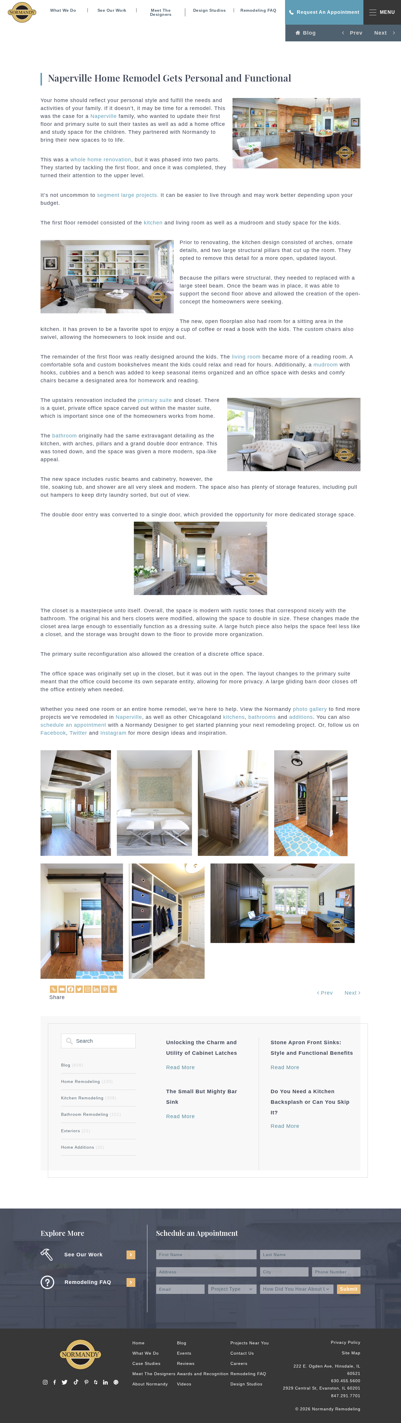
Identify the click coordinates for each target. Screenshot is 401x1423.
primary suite (155, 400)
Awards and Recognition (203, 1373)
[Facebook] (70, 989)
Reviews (186, 1363)
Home (138, 1343)
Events (184, 1353)
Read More (180, 1067)
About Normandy (150, 1384)
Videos (184, 1384)
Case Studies (146, 1363)
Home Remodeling (87, 1081)
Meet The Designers (161, 12)
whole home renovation (100, 160)
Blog (309, 33)
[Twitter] (79, 989)
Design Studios (209, 10)
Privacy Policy (345, 1342)
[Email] (62, 989)
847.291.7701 (345, 1395)
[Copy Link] (53, 989)
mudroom (326, 365)
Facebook (53, 733)
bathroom (64, 436)
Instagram (113, 733)
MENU (387, 12)
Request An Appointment (328, 12)
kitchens (234, 717)
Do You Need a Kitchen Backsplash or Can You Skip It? (310, 1102)
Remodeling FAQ (258, 10)
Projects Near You (249, 1343)
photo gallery (310, 709)
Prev (326, 993)
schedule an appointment (73, 725)
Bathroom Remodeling (91, 1114)
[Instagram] (87, 989)
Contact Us (242, 1353)
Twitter (78, 733)
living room (246, 357)
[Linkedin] (96, 989)
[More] (113, 989)
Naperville (103, 116)
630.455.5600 (345, 1380)
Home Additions (83, 1147)
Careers (238, 1363)
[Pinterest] (104, 989)
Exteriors (75, 1130)
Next (351, 993)
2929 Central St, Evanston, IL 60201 (321, 1388)
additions (301, 717)
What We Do (63, 10)
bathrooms (262, 717)
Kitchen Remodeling (89, 1098)
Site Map (351, 1353)
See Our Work (112, 10)
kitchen (153, 223)
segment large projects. (128, 195)
